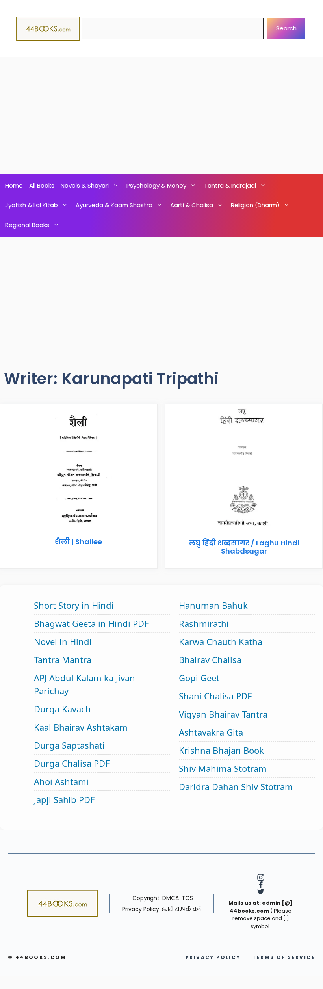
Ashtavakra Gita (211, 732)
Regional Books (27, 225)
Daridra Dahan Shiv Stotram (236, 786)
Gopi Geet (199, 678)
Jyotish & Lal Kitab (31, 205)
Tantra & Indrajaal (230, 185)
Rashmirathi (204, 623)
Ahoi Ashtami (61, 781)
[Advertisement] (161, 115)
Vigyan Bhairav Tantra (223, 714)
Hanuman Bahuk (213, 605)
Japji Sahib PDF (64, 799)
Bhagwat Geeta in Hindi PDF (91, 623)
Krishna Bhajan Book (221, 750)
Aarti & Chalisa (191, 205)
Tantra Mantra (62, 660)
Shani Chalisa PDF (215, 696)
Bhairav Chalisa (210, 660)
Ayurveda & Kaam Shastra (114, 205)
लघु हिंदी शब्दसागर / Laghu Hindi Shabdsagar (244, 547)
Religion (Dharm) (255, 205)
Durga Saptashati (69, 745)
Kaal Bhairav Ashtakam (81, 727)
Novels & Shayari (85, 185)
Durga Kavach (62, 709)
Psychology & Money (156, 185)
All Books (41, 185)
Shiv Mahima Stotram (223, 768)
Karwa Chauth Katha (220, 641)
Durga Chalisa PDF (72, 763)
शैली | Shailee (78, 542)
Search (286, 28)
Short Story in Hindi (74, 605)
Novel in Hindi (63, 641)
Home (14, 185)
